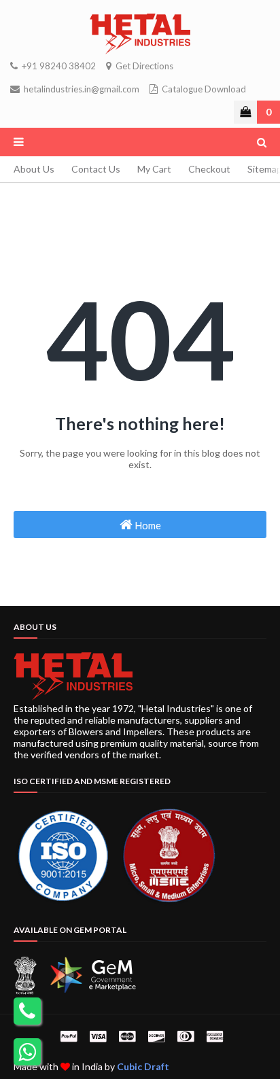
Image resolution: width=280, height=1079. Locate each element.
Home (147, 525)
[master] (127, 1036)
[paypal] (68, 1036)
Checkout (209, 169)
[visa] (97, 1036)
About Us (34, 169)
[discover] (156, 1036)
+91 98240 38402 (58, 65)
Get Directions (143, 65)
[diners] (185, 1036)
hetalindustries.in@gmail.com (80, 89)
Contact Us (95, 169)
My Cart (154, 169)
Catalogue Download (203, 89)
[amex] (213, 1036)
